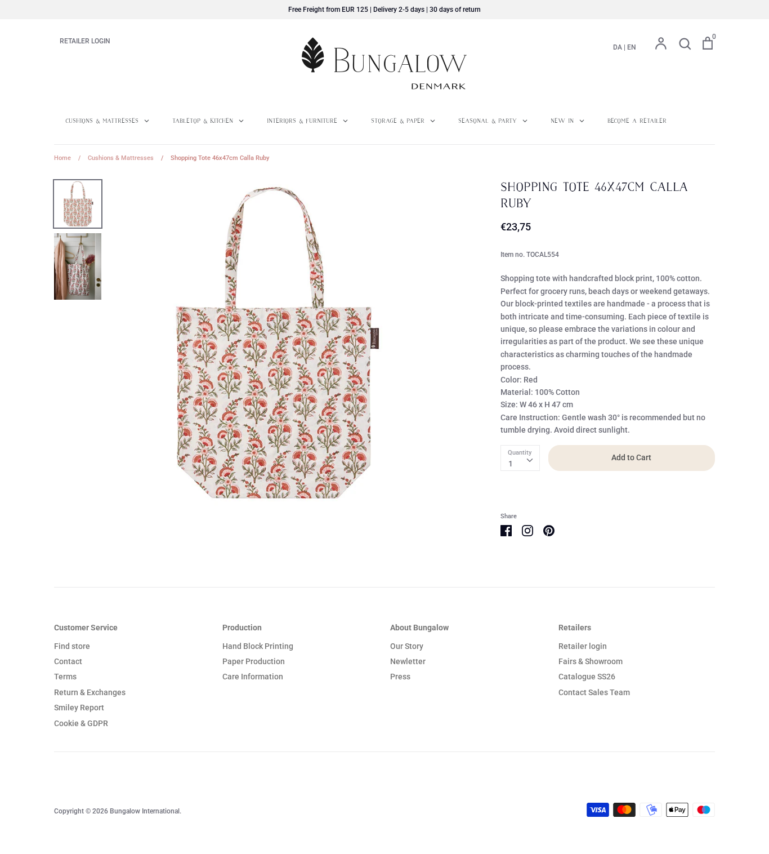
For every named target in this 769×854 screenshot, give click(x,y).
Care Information (252, 676)
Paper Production (253, 661)
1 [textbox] (510, 463)
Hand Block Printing (257, 646)
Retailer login (582, 646)
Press (400, 676)
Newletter (408, 661)
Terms (65, 676)
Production (242, 627)
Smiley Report (79, 707)
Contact (68, 661)
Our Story (406, 646)
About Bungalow (419, 627)
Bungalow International (145, 811)
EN (631, 47)
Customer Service (86, 627)
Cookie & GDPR (81, 723)
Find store (72, 646)
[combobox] (520, 458)
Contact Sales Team (594, 692)
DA (617, 47)
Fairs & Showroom (590, 661)
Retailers (574, 627)
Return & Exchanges (90, 692)
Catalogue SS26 (586, 676)
